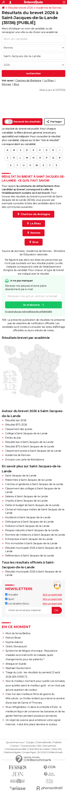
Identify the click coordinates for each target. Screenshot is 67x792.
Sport (10, 599)
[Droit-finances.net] (49, 774)
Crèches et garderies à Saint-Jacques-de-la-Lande (34, 484)
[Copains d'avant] (18, 781)
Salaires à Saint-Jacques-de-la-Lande (26, 496)
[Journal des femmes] (18, 767)
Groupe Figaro (29, 752)
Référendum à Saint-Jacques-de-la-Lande (29, 555)
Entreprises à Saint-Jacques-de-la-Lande (29, 539)
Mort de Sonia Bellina (17, 633)
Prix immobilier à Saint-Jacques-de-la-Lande (31, 543)
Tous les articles (28, 746)
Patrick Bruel (13, 637)
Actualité (12, 594)
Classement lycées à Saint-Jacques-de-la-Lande (33, 450)
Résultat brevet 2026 (20, 7)
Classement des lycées (18, 429)
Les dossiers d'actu (18, 603)
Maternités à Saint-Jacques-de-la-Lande (28, 479)
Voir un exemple (52, 594)
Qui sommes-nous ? (15, 742)
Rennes (6, 84)
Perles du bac (13, 437)
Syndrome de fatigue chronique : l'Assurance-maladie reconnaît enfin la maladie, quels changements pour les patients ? (31, 655)
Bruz (16, 84)
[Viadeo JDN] (49, 781)
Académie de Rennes (48, 7)
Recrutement (49, 746)
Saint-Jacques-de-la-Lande (20, 475)
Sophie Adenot (14, 642)
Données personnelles (16, 749)
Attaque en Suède (15, 663)
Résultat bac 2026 (15, 420)
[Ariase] (18, 788)
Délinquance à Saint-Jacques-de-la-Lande (29, 521)
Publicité (57, 742)
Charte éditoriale (43, 742)
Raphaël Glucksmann (18, 668)
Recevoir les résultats (27, 121)
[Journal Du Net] (18, 774)
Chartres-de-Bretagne (28, 80)
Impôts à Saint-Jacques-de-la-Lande (26, 500)
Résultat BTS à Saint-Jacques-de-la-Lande (29, 446)
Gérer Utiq (57, 749)
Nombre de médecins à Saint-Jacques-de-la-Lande (35, 534)
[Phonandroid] (49, 788)
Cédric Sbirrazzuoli (16, 646)
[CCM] (49, 767)
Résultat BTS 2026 (16, 424)
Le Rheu (49, 80)
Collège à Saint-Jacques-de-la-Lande (26, 433)
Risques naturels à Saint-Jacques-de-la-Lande (31, 530)
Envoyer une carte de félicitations (24, 459)
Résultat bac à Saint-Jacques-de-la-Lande (29, 442)
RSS (39, 746)
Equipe (30, 742)
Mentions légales (13, 752)
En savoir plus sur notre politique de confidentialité (28, 311)
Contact (15, 746)
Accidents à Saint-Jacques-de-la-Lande (28, 517)
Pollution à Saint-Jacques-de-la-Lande (27, 526)
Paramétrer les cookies (39, 749)
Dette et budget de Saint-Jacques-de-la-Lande (32, 505)
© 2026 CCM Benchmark (50, 752)
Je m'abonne (31, 304)
